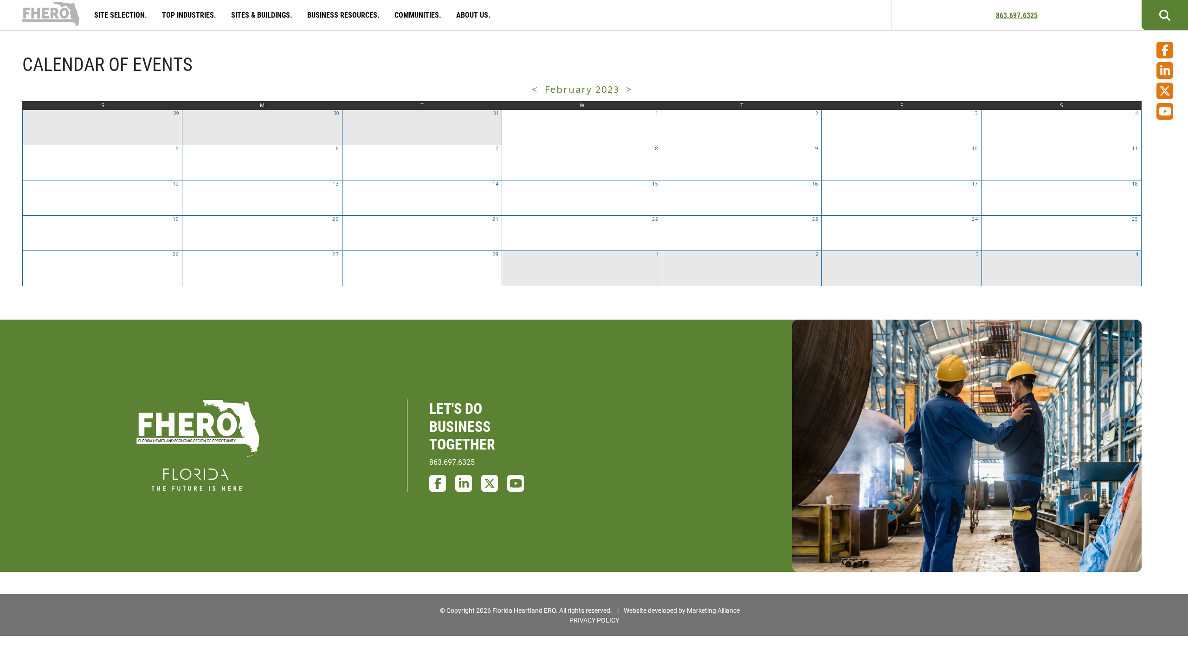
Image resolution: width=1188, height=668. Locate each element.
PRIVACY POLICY (594, 620)
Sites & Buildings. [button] (262, 14)
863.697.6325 (1017, 15)
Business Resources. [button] (344, 14)
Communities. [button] (418, 14)
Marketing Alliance (713, 610)
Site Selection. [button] (121, 14)
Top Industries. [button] (190, 14)
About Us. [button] (474, 14)
